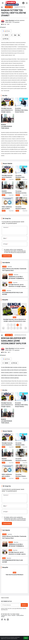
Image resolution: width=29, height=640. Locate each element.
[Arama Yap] (27, 3)
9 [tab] (17, 328)
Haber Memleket (9, 20)
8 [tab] (14, 328)
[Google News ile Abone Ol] (6, 31)
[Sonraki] (25, 328)
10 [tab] (20, 328)
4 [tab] (17, 324)
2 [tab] (11, 324)
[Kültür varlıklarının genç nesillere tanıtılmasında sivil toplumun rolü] (7, 204)
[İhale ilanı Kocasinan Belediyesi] (14, 574)
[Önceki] (3, 328)
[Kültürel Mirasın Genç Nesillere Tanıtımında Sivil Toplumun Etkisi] (14, 269)
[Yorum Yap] (11, 35)
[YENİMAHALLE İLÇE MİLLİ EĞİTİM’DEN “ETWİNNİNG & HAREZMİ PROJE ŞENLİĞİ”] (14, 277)
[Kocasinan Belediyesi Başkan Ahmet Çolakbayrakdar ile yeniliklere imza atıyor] (21, 204)
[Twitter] (5, 619)
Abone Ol (24, 605)
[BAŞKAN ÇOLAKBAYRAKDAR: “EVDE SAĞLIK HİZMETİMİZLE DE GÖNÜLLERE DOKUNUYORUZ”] (7, 121)
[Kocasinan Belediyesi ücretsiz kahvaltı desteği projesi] (21, 188)
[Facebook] (2, 619)
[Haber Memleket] (12, 3)
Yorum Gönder (7, 255)
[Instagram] (8, 619)
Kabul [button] (26, 638)
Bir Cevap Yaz (7, 218)
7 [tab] (11, 328)
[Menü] (2, 3)
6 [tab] (8, 328)
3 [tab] (14, 324)
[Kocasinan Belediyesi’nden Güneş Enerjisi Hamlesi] (21, 105)
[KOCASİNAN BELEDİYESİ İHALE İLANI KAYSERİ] (14, 292)
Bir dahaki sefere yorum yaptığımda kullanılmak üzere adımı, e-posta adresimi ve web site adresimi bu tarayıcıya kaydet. (15, 251)
